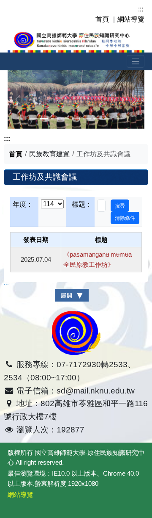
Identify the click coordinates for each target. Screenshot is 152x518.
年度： (23, 204)
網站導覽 (130, 19)
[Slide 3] (65, 119)
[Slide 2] (55, 119)
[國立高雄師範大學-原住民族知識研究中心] (76, 40)
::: (140, 9)
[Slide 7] (108, 119)
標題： (82, 204)
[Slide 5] (87, 119)
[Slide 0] (34, 119)
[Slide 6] (97, 119)
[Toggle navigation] (136, 61)
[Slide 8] (118, 119)
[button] (120, 205)
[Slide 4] (76, 119)
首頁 (102, 19)
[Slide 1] (44, 119)
